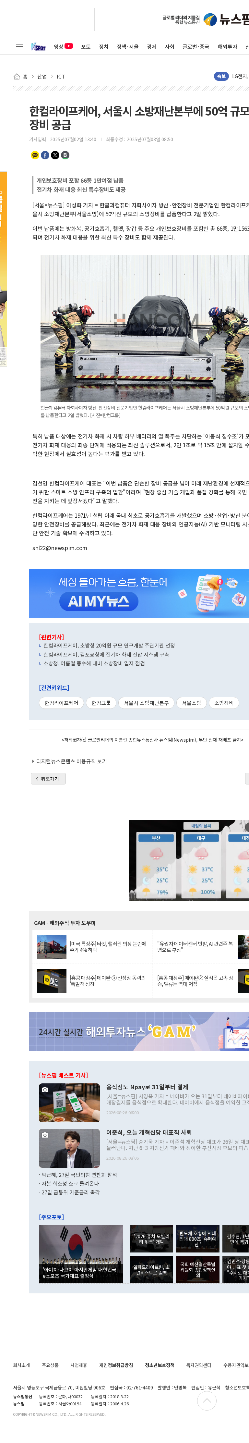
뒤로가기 (50, 778)
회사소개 (21, 1365)
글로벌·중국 (196, 46)
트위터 (55, 155)
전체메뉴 (19, 46)
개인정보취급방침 (116, 1365)
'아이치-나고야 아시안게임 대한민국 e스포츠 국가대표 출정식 (79, 1272)
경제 (152, 46)
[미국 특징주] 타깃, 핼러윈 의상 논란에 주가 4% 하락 (108, 947)
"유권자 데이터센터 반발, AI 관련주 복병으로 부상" (195, 947)
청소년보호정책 (159, 1365)
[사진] (69, 1102)
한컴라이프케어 (61, 703)
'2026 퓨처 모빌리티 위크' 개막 (151, 1239)
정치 (104, 46)
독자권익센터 (198, 1365)
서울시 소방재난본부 (146, 703)
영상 (59, 46)
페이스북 (45, 155)
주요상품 (50, 1365)
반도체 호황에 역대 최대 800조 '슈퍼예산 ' (197, 1239)
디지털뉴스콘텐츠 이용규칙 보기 (71, 761)
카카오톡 (35, 155)
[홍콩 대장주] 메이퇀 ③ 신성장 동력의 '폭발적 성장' (108, 981)
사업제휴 (78, 1365)
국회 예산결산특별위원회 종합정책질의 (197, 1270)
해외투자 (227, 46)
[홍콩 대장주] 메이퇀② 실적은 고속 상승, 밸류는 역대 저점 (195, 981)
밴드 (65, 155)
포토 (86, 46)
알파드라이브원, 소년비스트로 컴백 (151, 1270)
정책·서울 (128, 46)
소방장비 (224, 703)
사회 (169, 46)
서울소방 (191, 703)
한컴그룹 (101, 703)
